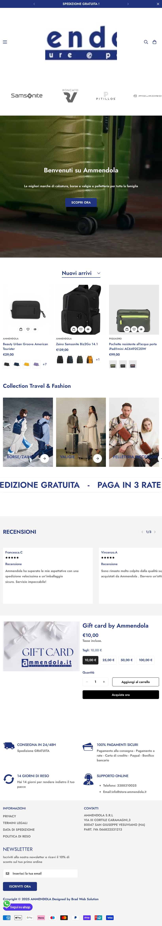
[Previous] (34, 4)
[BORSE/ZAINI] (44, 458)
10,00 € (91, 661)
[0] (154, 42)
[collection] (28, 432)
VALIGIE (67, 457)
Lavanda (36, 364)
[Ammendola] (81, 42)
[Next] (127, 4)
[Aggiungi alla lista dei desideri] (27, 329)
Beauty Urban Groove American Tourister (25, 346)
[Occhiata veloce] (35, 329)
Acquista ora (121, 694)
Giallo (27, 364)
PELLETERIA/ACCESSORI (135, 457)
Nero (7, 364)
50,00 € (128, 661)
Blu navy (70, 359)
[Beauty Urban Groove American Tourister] (28, 310)
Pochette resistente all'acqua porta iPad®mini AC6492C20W (133, 346)
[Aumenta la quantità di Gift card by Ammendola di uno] (104, 681)
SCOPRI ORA (81, 202)
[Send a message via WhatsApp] (6, 903)
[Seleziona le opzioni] (20, 329)
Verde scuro (80, 359)
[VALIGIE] (97, 458)
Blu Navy (17, 364)
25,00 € (110, 661)
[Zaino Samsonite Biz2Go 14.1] (81, 310)
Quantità (88, 672)
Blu (133, 364)
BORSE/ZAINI (19, 457)
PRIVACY (9, 816)
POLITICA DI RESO (17, 836)
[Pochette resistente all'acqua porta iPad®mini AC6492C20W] (134, 310)
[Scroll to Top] (154, 904)
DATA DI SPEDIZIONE (19, 829)
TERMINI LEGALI (15, 823)
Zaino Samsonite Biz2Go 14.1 (77, 344)
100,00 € (146, 661)
